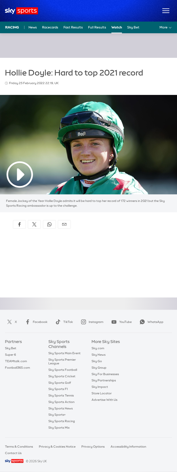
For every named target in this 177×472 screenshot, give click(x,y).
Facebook (40, 321)
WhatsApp (155, 321)
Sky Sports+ (57, 414)
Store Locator (102, 393)
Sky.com (98, 348)
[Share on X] (34, 224)
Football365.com (17, 367)
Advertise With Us (104, 399)
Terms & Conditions (19, 446)
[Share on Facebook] (19, 224)
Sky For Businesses (105, 374)
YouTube (125, 321)
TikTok (68, 321)
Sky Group (99, 367)
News (32, 27)
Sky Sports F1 (58, 388)
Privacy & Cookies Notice (57, 446)
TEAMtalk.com (16, 361)
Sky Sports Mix (59, 427)
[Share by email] (64, 224)
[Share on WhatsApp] (49, 224)
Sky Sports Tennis (61, 395)
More (164, 27)
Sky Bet (133, 27)
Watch (116, 27)
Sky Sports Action (61, 401)
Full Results (97, 27)
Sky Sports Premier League (62, 361)
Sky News (99, 354)
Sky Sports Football (62, 369)
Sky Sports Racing (61, 421)
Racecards (50, 27)
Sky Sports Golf (59, 382)
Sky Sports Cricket (61, 376)
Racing (12, 27)
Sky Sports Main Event (64, 353)
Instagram (96, 321)
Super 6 (10, 354)
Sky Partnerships (104, 380)
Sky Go (97, 361)
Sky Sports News (60, 408)
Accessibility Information (128, 446)
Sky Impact (100, 386)
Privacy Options (93, 446)
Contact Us (13, 453)
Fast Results (73, 27)
